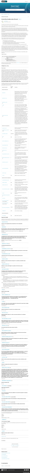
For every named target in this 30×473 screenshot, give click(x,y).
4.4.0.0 (8, 14)
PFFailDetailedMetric (4, 457)
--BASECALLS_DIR (4, 102)
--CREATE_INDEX (4, 182)
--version (3, 175)
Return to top (4, 436)
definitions (18, 62)
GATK (2, 14)
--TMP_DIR (3, 198)
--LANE (3, 105)
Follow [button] (20, 19)
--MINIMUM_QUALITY (5, 162)
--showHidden (4, 215)
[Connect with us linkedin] (28, 469)
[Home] (4, 1)
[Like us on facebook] (26, 469)
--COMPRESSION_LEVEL (5, 180)
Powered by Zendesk (26, 472)
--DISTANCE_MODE (5, 133)
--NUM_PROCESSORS (5, 168)
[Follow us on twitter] (24, 469)
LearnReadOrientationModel (5, 458)
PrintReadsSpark (3, 454)
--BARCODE (3, 92)
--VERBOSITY (4, 210)
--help (3, 136)
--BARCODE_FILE (4, 98)
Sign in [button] (27, 1)
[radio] (13, 445)
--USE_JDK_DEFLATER (5, 200)
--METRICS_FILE (4, 150)
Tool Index (5, 14)
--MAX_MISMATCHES (5, 145)
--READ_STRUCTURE (5, 115)
